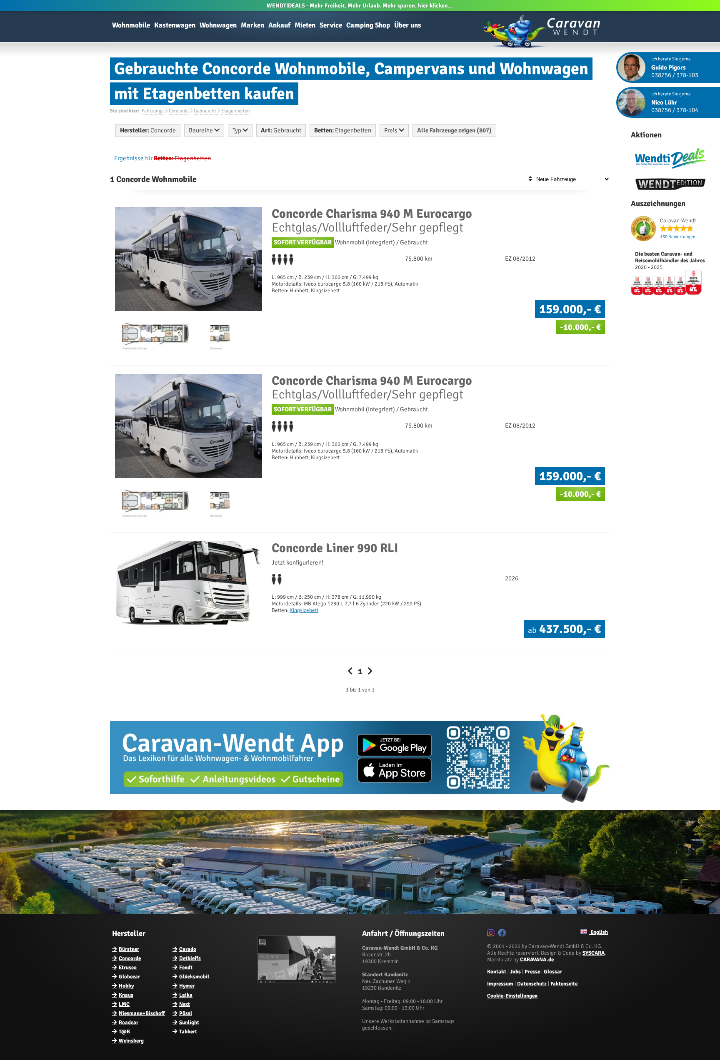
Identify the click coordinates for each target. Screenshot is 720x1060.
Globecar (129, 976)
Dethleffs (190, 958)
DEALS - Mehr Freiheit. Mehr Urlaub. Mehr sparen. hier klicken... (360, 5)
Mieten (305, 25)
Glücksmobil (194, 976)
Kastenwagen (174, 25)
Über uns (407, 25)
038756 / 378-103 (674, 75)
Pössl (185, 1013)
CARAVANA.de (537, 959)
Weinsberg (131, 1041)
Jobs (515, 971)
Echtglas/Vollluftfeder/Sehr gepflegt (372, 220)
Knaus (126, 995)
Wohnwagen (218, 25)
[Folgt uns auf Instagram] (492, 934)
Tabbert (188, 1031)
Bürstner (129, 949)
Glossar (553, 971)
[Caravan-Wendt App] (360, 806)
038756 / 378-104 (674, 110)
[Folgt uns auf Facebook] (503, 934)
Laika (185, 995)
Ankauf (279, 25)
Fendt (185, 967)
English (598, 932)
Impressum (500, 983)
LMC (124, 1004)
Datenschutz (532, 983)
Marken (252, 25)
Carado (187, 949)
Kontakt (496, 971)
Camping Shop (368, 25)
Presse (532, 971)
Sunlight (189, 1022)
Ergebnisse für (133, 158)
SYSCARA (593, 953)
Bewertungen (677, 236)
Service (331, 25)
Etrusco (128, 967)
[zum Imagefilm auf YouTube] (298, 981)
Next (184, 1004)
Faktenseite (564, 983)
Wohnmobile (131, 25)
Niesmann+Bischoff (142, 1013)
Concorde (130, 958)
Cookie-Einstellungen (512, 996)
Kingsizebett (304, 610)
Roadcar (128, 1022)
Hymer (187, 986)
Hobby (126, 986)
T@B (124, 1031)
